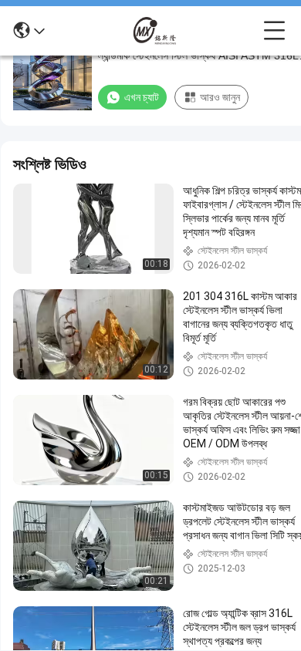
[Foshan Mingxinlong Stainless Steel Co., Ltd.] (154, 31)
